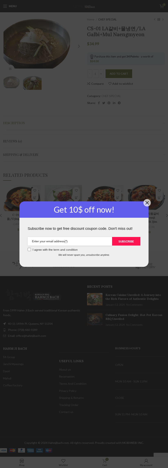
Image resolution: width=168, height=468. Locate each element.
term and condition (65, 249)
